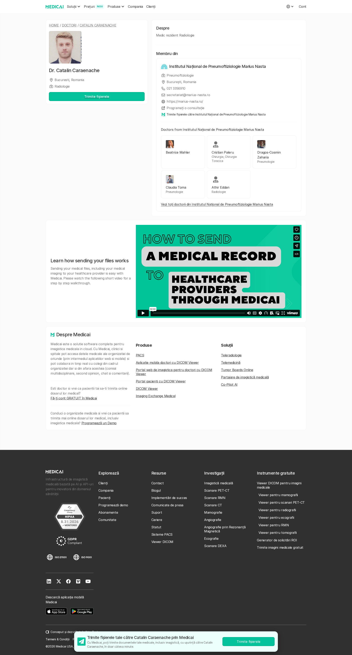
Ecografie (211, 538)
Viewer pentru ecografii (276, 517)
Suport (156, 512)
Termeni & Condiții (57, 639)
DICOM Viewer (147, 389)
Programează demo (113, 505)
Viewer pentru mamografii (278, 495)
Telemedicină (230, 362)
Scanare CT (213, 505)
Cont (302, 6)
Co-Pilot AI (229, 384)
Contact (157, 483)
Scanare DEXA (215, 546)
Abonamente (108, 512)
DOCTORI (69, 25)
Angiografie (212, 520)
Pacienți (104, 498)
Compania (135, 6)
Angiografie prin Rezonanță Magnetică (224, 529)
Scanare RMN (215, 498)
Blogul (156, 490)
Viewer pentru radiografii (277, 510)
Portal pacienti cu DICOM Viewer (161, 381)
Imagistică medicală (218, 483)
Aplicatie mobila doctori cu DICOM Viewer (167, 362)
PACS (140, 355)
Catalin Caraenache (98, 25)
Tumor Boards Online (237, 370)
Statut (156, 527)
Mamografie (213, 512)
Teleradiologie (231, 355)
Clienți (150, 6)
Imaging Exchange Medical (156, 396)
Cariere (156, 520)
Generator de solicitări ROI (277, 540)
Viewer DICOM (162, 542)
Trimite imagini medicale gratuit (280, 547)
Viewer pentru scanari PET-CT (281, 502)
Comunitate (107, 520)
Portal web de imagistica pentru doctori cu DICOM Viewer (174, 372)
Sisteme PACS (162, 534)
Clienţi (103, 483)
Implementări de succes (169, 498)
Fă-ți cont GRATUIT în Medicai (74, 398)
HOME (54, 25)
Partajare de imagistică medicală (245, 377)
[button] (74, 6)
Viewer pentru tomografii (277, 533)
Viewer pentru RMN (273, 525)
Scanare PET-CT (217, 490)
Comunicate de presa (167, 505)
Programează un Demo (99, 423)
